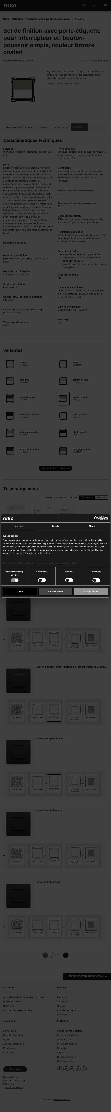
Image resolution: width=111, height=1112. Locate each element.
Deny (20, 591)
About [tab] (92, 526)
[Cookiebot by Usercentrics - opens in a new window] (96, 518)
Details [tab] (55, 526)
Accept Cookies (90, 591)
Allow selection (55, 591)
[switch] (42, 580)
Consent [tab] (19, 526)
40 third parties (24, 563)
